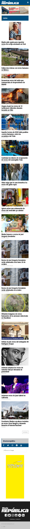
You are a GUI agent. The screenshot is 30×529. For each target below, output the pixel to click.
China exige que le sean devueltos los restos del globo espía (14, 183)
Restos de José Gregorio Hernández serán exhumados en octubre (13, 289)
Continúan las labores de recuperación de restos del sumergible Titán (14, 159)
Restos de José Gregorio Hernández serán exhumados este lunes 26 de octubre (13, 262)
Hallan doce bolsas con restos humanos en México (14, 69)
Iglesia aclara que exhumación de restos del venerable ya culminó (13, 209)
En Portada (3, 71)
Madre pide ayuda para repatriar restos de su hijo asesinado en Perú (13, 43)
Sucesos (3, 45)
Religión (7, 212)
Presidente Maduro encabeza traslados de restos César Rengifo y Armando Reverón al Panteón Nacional (15, 423)
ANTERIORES (25, 432)
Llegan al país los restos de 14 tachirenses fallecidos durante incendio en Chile (11, 108)
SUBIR (4, 526)
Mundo (2, 86)
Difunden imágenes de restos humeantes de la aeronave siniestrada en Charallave (14, 316)
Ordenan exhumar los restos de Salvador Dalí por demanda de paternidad (12, 369)
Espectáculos (3, 373)
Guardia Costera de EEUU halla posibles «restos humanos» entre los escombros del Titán (14, 134)
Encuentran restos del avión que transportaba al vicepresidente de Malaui (13, 82)
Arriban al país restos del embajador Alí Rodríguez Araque (15, 342)
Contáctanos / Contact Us (15, 519)
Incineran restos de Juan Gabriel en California (13, 396)
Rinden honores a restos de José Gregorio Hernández (12, 235)
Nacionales (8, 111)
